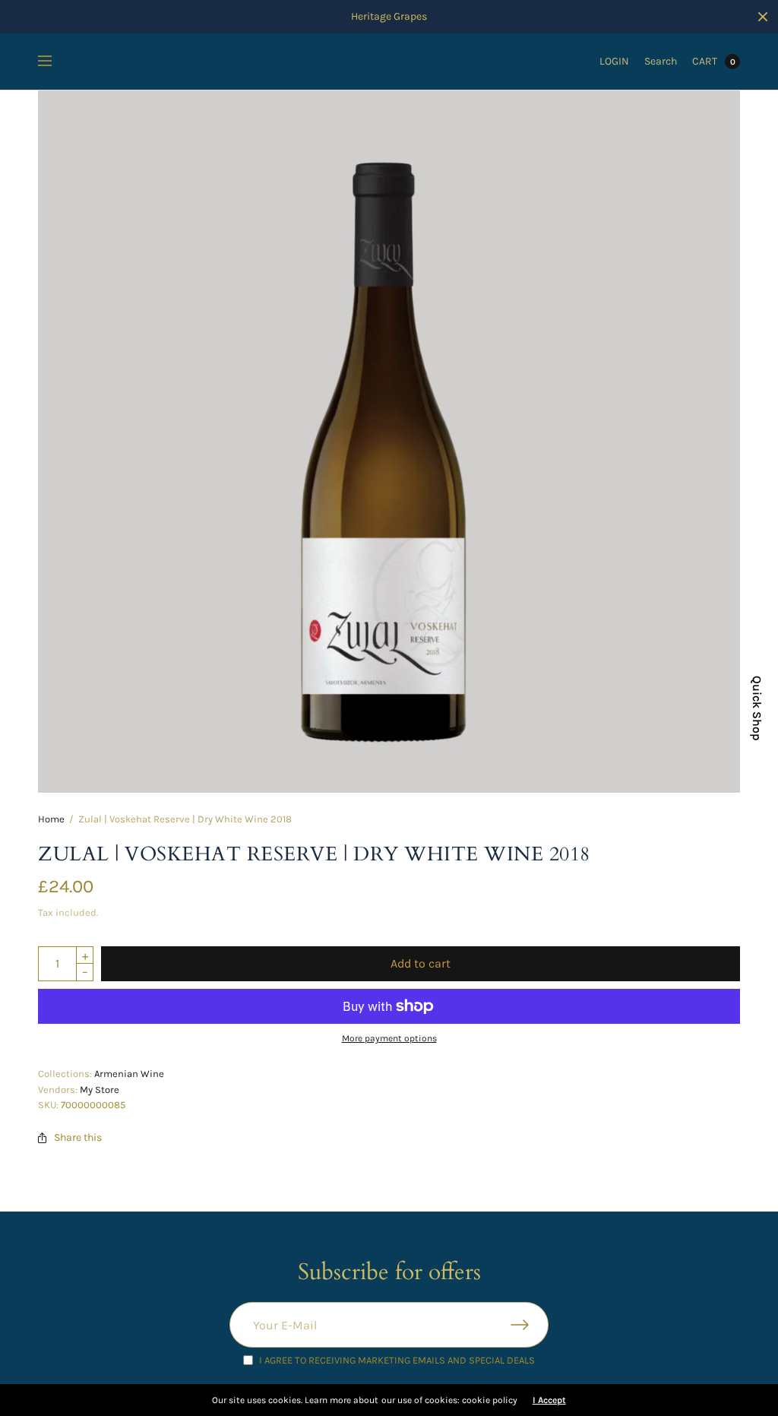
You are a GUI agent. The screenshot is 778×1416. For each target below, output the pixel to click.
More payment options (389, 1038)
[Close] (763, 17)
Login (614, 61)
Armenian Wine (129, 1073)
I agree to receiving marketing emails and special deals (397, 1360)
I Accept (549, 1400)
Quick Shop (757, 708)
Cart (704, 61)
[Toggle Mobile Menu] (54, 61)
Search (660, 61)
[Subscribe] (530, 1325)
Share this (78, 1137)
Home (51, 819)
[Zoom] (389, 441)
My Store (99, 1089)
